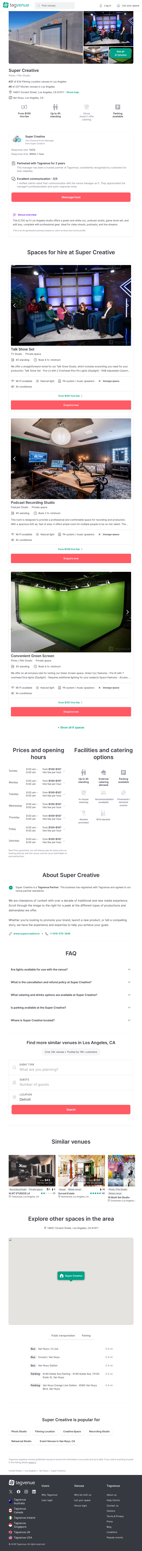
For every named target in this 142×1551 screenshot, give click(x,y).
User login (47, 1500)
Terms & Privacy (115, 1516)
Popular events (115, 1537)
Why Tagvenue (49, 1495)
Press (110, 1521)
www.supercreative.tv (27, 933)
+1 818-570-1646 (60, 933)
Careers (111, 1511)
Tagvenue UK (22, 1532)
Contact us (112, 1505)
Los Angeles (30, 1470)
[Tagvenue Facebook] (18, 1491)
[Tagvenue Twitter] (10, 1491)
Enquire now (71, 405)
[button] (55, 5)
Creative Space (72, 1431)
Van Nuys (43, 1470)
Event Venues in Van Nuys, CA (57, 1441)
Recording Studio (99, 1431)
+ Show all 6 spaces (70, 727)
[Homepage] (16, 5)
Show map (72, 92)
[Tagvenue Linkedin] (34, 1491)
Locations (112, 1532)
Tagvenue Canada (20, 1510)
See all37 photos (121, 53)
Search (71, 1109)
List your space (82, 1500)
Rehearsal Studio (21, 1441)
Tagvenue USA (23, 1537)
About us (112, 1495)
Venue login (80, 1505)
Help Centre (113, 1500)
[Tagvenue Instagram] (26, 1491)
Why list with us (82, 1495)
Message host (71, 197)
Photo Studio (19, 1431)
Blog (109, 1527)
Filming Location (45, 1431)
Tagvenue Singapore (20, 1524)
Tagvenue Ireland (24, 1517)
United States (15, 1470)
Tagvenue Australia (20, 1501)
